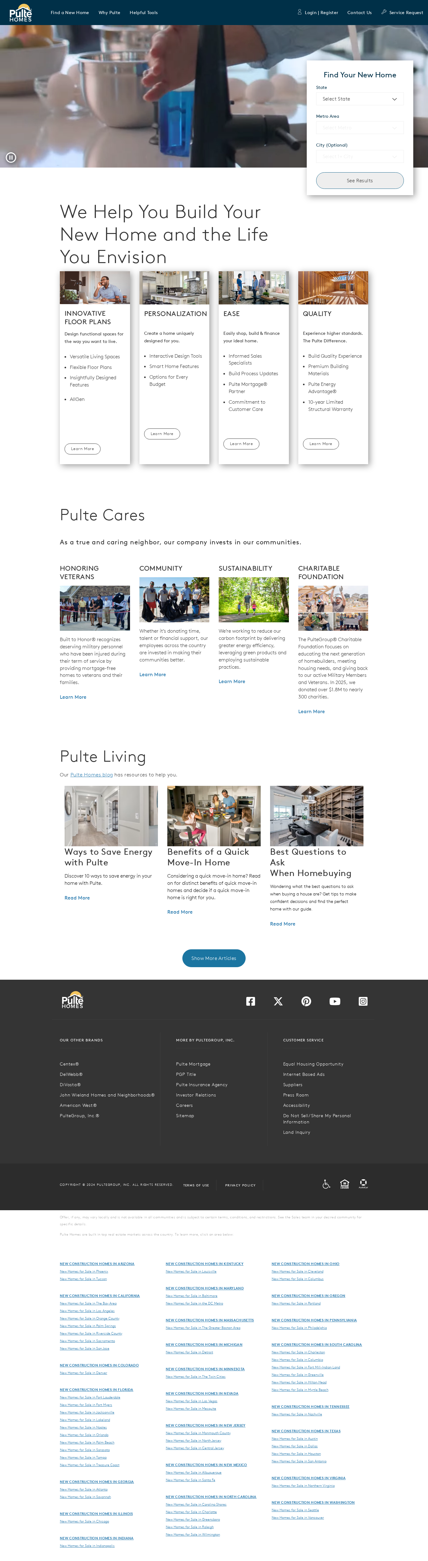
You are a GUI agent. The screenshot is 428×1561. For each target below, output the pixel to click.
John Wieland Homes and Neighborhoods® (107, 1095)
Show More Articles (213, 958)
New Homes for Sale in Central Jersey (195, 1448)
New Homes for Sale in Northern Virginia (303, 1485)
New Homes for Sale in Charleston (298, 1352)
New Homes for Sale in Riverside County (91, 1333)
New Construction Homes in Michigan (204, 1344)
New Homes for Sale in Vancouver (298, 1517)
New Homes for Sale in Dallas (295, 1446)
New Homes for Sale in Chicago (84, 1521)
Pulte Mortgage (193, 1064)
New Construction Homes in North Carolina (211, 1496)
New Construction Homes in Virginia (309, 1477)
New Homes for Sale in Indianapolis (87, 1545)
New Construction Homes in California (100, 1295)
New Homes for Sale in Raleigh (190, 1527)
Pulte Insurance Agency (201, 1084)
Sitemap (185, 1115)
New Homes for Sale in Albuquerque (194, 1472)
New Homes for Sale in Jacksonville (87, 1412)
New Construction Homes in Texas (306, 1431)
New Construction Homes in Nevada (202, 1393)
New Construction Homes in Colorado (99, 1365)
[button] (70, 12)
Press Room (296, 1095)
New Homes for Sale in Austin (295, 1438)
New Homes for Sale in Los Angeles (87, 1311)
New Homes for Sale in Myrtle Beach (300, 1389)
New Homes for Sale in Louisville (191, 1271)
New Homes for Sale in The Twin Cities (196, 1376)
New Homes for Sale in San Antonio (299, 1461)
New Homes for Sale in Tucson (83, 1279)
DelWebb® (71, 1074)
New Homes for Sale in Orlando (84, 1435)
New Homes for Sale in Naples (83, 1427)
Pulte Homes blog (91, 774)
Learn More (82, 448)
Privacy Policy (240, 1185)
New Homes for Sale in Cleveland (297, 1271)
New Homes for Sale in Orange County (89, 1318)
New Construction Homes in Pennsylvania (314, 1320)
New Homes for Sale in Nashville (297, 1414)
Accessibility (296, 1105)
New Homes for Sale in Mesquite (191, 1408)
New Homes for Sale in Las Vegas (191, 1401)
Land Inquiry (297, 1132)
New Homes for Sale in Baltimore (191, 1296)
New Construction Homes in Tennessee (310, 1406)
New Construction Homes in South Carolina (317, 1344)
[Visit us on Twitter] (278, 1003)
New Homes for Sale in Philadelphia (299, 1327)
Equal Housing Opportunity (313, 1064)
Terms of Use (196, 1185)
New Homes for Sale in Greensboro (193, 1519)
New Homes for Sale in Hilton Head (299, 1382)
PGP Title (186, 1074)
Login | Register (321, 12)
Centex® (69, 1064)
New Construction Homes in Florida (96, 1389)
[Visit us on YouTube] (335, 1003)
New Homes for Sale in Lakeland (85, 1420)
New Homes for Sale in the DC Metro (194, 1303)
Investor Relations (196, 1095)
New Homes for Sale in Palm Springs (88, 1326)
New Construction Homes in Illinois (96, 1513)
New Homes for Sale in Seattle (295, 1510)
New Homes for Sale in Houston (296, 1453)
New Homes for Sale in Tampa (83, 1457)
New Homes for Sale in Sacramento (87, 1341)
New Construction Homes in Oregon (308, 1295)
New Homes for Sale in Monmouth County (198, 1433)
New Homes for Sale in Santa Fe (190, 1480)
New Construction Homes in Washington (313, 1502)
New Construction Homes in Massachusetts (210, 1320)
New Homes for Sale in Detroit (189, 1352)
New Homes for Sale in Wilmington (193, 1534)
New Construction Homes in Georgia (97, 1481)
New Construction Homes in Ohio (306, 1263)
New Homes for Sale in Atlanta (83, 1489)
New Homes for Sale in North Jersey (193, 1440)
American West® (78, 1105)
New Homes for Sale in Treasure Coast (89, 1465)
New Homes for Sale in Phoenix (84, 1271)
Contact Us (359, 12)
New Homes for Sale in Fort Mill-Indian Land (306, 1367)
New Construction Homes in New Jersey (206, 1425)
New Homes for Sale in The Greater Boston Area (203, 1327)
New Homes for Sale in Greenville (298, 1374)
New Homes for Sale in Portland (296, 1303)
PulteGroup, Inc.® (80, 1115)
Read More (77, 898)
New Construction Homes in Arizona (97, 1263)
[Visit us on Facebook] (250, 1003)
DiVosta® (70, 1084)
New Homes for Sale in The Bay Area (88, 1303)
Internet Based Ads (304, 1074)
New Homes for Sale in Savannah (85, 1497)
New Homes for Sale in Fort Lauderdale (90, 1397)
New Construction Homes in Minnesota (205, 1369)
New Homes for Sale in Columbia (297, 1359)
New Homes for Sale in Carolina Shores (196, 1504)
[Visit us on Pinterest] (306, 1003)
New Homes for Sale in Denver (83, 1373)
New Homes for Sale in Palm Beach (87, 1442)
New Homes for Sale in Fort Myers (86, 1405)
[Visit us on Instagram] (363, 1003)
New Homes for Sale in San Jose (84, 1348)
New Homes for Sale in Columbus (298, 1279)
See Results (360, 180)
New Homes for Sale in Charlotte (191, 1512)
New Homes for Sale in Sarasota (85, 1450)
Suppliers (293, 1084)
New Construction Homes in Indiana (97, 1538)
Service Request (406, 12)
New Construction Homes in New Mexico (206, 1464)
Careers (184, 1105)
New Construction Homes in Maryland (205, 1288)
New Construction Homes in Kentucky (204, 1263)
